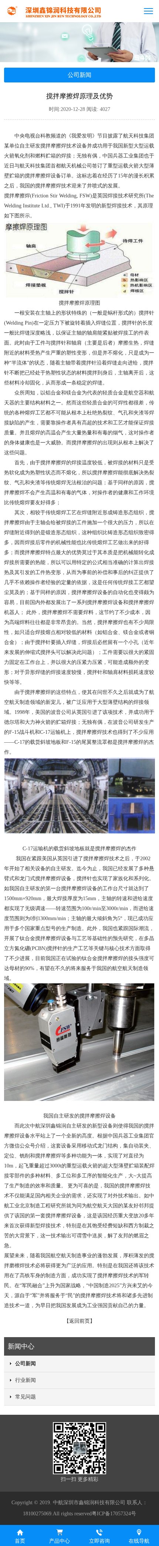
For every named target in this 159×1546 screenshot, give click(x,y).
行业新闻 (25, 1380)
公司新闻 (25, 1363)
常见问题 (25, 1397)
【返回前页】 (79, 1321)
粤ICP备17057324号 (114, 1513)
